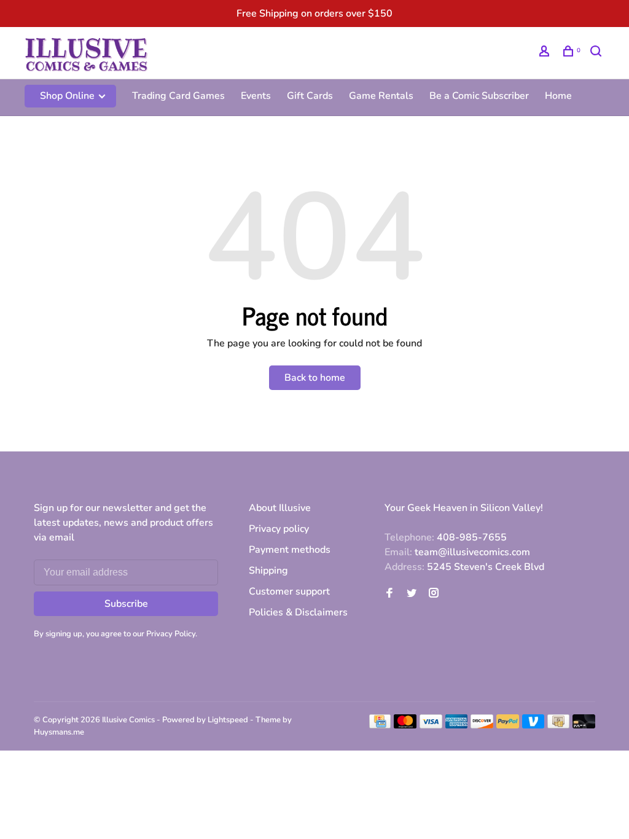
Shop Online (68, 96)
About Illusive (280, 508)
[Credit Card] (380, 725)
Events (256, 96)
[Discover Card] (482, 725)
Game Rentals (381, 96)
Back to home (314, 377)
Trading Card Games (178, 96)
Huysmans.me (59, 732)
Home (558, 96)
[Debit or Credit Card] (583, 725)
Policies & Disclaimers (298, 612)
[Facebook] (389, 594)
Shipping (268, 570)
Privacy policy (279, 529)
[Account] (546, 53)
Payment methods (289, 549)
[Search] (597, 53)
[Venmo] (533, 725)
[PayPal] (507, 725)
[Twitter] (411, 594)
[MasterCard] (405, 725)
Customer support (289, 591)
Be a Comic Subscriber (479, 96)
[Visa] (431, 725)
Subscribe (126, 604)
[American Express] (456, 725)
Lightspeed (228, 719)
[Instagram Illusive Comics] (434, 594)
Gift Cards (310, 96)
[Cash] (558, 725)
